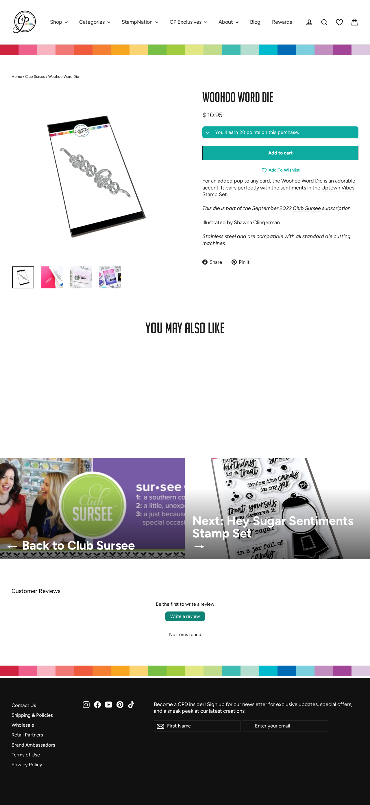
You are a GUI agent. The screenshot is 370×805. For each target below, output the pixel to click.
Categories (92, 22)
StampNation (138, 22)
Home (17, 76)
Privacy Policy (27, 764)
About (226, 22)
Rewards (282, 22)
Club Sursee (35, 76)
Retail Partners (27, 735)
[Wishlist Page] (339, 22)
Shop (56, 22)
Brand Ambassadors (33, 745)
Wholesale (23, 725)
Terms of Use (26, 755)
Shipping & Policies (32, 715)
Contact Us (24, 705)
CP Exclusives (186, 22)
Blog (255, 22)
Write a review (185, 616)
